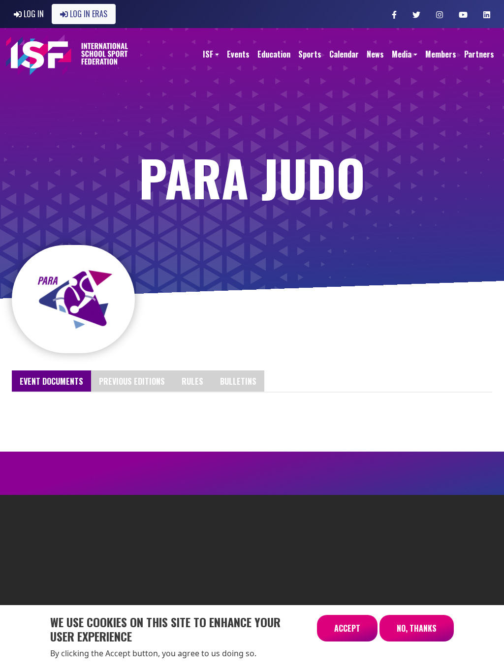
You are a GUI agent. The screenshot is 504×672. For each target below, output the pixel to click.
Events (238, 54)
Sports (309, 54)
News (375, 54)
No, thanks (417, 628)
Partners (479, 54)
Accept (347, 628)
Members (440, 54)
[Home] (67, 55)
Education (273, 54)
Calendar (344, 54)
